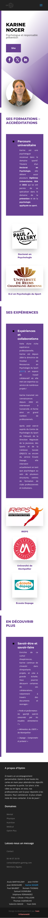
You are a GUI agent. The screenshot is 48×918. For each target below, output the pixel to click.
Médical (10, 826)
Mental (10, 814)
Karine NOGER (31, 885)
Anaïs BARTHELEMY (16, 882)
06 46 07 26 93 (13, 858)
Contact (10, 851)
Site (13, 48)
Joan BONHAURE (14, 885)
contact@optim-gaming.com (19, 862)
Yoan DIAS (31, 904)
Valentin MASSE (16, 904)
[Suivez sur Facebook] (9, 59)
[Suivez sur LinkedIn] (25, 59)
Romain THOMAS (30, 888)
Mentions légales (14, 867)
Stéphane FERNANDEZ (23, 894)
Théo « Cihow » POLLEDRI (22, 897)
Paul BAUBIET (13, 888)
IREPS (22, 371)
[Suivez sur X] (17, 59)
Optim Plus (12, 830)
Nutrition (11, 822)
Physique (11, 818)
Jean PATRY (33, 882)
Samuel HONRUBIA (22, 891)
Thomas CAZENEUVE (22, 901)
